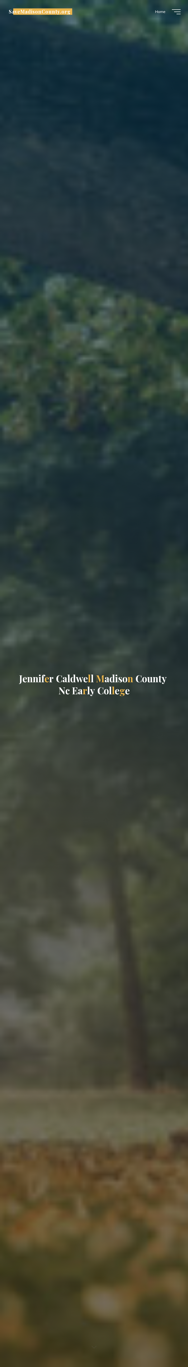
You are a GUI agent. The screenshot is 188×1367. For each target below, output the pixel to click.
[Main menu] (176, 11)
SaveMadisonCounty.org (40, 11)
